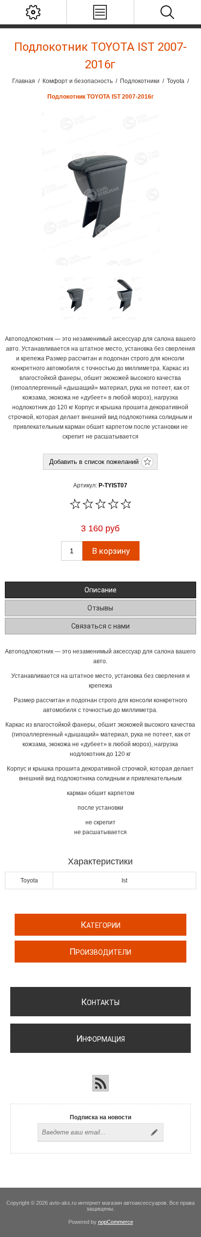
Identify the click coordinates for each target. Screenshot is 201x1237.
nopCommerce (115, 1222)
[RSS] (100, 1083)
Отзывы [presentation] (100, 608)
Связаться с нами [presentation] (100, 626)
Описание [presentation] (100, 590)
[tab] (100, 590)
